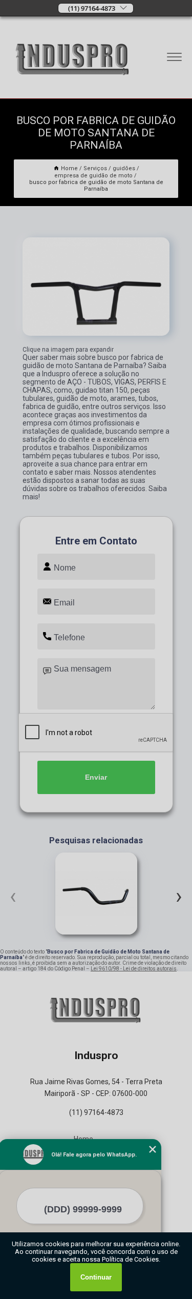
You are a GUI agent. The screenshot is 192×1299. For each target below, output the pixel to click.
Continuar (96, 1277)
